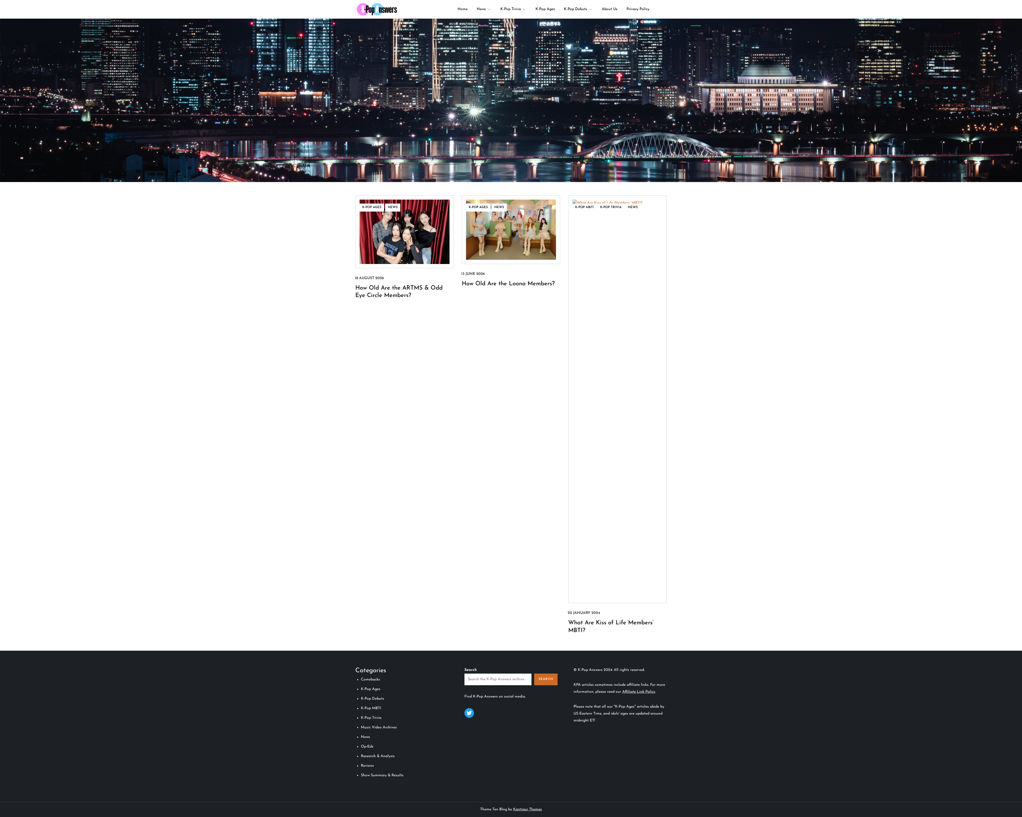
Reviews (367, 766)
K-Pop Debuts (575, 9)
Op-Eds (367, 747)
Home (463, 9)
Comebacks (370, 680)
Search (470, 670)
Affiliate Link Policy (638, 692)
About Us (609, 9)
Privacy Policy (638, 9)
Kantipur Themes (527, 809)
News (481, 9)
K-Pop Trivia (510, 9)
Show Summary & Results (382, 775)
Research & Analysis (378, 756)
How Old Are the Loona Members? (508, 284)
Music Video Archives (379, 727)
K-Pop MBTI (584, 207)
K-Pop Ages (545, 9)
